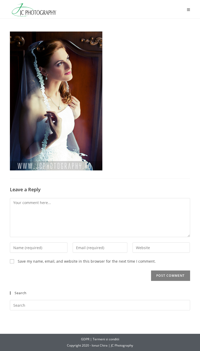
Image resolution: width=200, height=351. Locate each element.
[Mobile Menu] (188, 10)
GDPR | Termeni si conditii (100, 339)
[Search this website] (100, 305)
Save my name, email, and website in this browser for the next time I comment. (87, 261)
